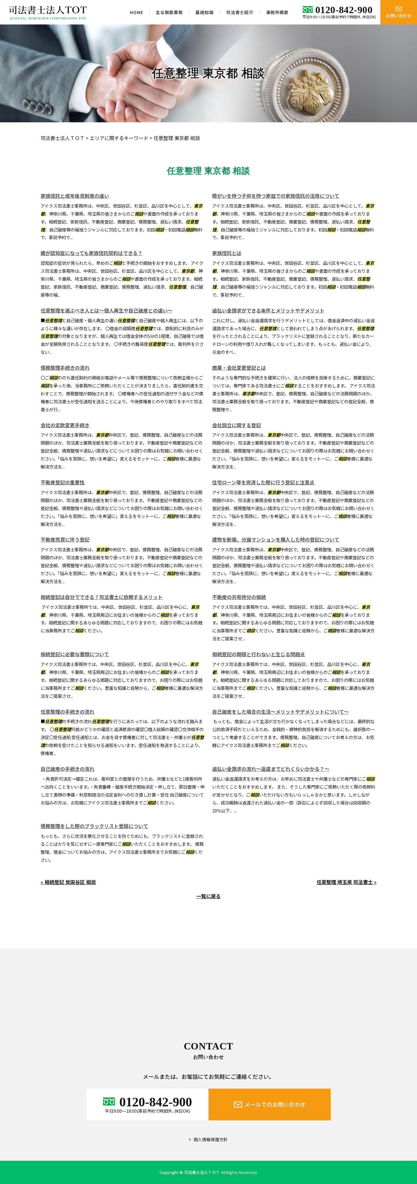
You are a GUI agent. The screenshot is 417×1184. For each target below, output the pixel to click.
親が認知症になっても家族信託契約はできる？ (92, 253)
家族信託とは (226, 253)
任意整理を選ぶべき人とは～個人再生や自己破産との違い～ (106, 310)
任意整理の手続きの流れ (67, 711)
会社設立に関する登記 (236, 425)
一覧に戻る (208, 896)
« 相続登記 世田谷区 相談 (68, 882)
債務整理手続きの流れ (65, 367)
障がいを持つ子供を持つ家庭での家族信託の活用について (275, 195)
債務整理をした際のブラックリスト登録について (94, 826)
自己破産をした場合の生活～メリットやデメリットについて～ (280, 711)
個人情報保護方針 (211, 1139)
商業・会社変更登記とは (239, 367)
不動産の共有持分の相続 (239, 597)
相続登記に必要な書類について (75, 654)
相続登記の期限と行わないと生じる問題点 (258, 654)
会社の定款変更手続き (65, 425)
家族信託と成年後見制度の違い (75, 195)
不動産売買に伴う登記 (65, 539)
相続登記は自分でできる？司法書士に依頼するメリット (102, 597)
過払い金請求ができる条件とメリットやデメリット (268, 310)
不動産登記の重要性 (63, 482)
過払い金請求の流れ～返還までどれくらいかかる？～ (270, 768)
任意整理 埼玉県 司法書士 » (346, 882)
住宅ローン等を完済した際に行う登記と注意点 (263, 482)
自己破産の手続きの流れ (67, 768)
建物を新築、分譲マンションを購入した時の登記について (275, 539)
